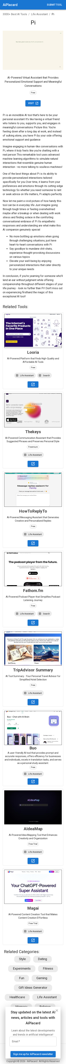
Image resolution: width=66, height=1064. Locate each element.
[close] (56, 1010)
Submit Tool (54, 4)
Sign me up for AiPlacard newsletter (33, 1054)
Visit (31, 103)
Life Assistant (39, 14)
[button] (25, 375)
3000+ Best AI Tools (15, 14)
